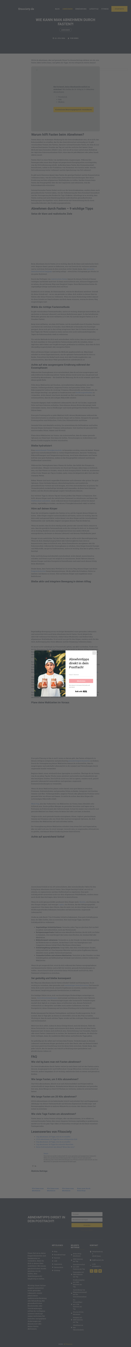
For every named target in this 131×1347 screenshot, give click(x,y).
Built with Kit (81, 691)
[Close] (94, 653)
